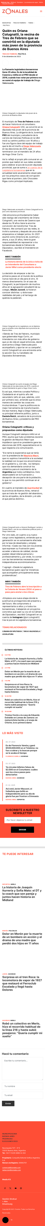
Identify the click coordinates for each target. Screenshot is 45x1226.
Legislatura (7, 634)
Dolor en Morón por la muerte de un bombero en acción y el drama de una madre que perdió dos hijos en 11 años (24, 674)
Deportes (21, 799)
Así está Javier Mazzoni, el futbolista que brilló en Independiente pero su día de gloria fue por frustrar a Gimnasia (22, 792)
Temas (30, 23)
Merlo (41, 2)
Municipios (6, 23)
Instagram (20, 1188)
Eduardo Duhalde (8, 3)
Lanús (4, 974)
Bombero (20, 2)
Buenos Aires (11, 778)
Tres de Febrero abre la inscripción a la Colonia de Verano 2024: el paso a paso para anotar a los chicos (23, 589)
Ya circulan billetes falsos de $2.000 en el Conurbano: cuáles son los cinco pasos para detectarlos (22, 771)
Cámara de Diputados (12, 631)
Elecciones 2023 (10, 1141)
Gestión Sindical (9, 1199)
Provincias (7, 1139)
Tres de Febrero (19, 23)
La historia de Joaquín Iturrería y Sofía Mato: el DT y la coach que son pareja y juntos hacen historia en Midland (23, 661)
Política (6, 25)
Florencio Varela (13, 756)
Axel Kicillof (33, 488)
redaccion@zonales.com (11, 1170)
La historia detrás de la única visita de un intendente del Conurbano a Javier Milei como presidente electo (24, 264)
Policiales (13, 931)
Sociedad (24, 756)
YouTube (15, 1188)
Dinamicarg (7, 1204)
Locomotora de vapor (31, 2)
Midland (13, 2)
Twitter (10, 1188)
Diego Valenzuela (32, 631)
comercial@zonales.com (11, 1168)
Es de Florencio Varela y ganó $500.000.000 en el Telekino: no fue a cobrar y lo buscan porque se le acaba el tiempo (22, 749)
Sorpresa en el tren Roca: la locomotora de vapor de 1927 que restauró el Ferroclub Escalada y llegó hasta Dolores (23, 688)
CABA (14, 1134)
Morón (5, 931)
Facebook (5, 1188)
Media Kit (6, 1179)
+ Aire (5, 1201)
